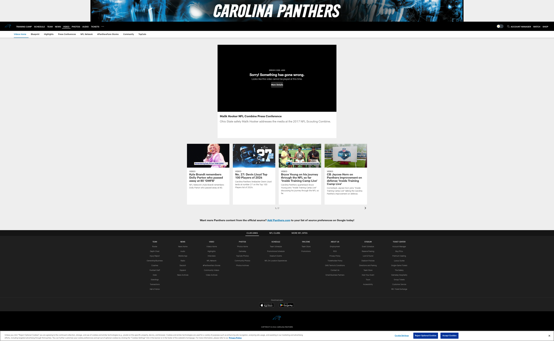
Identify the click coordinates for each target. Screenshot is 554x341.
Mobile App (182, 256)
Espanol (183, 270)
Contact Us (335, 270)
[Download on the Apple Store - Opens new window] (266, 305)
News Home (182, 246)
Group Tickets (399, 279)
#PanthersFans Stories (211, 265)
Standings (155, 279)
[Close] (549, 335)
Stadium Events (276, 256)
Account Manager (399, 246)
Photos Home (242, 246)
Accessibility (368, 284)
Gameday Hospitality (399, 275)
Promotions (306, 251)
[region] (277, 336)
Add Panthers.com (278, 220)
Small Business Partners (334, 275)
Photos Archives (242, 265)
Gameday (242, 251)
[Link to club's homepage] (8, 26)
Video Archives (211, 275)
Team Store (306, 246)
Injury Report (155, 256)
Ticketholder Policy (335, 261)
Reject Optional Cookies (425, 335)
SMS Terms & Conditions (335, 265)
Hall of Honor (155, 289)
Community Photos (242, 261)
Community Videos (211, 270)
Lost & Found (368, 256)
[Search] (508, 26)
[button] (277, 85)
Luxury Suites (399, 261)
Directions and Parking (368, 265)
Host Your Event (368, 275)
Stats (155, 275)
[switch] (500, 26)
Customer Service (399, 284)
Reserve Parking (368, 251)
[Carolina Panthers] (277, 319)
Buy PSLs (399, 251)
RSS (335, 251)
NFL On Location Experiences (276, 261)
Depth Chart (154, 251)
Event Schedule (368, 246)
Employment (335, 246)
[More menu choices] (103, 26)
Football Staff (155, 270)
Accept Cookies (449, 335)
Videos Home (211, 246)
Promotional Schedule (276, 251)
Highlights (212, 251)
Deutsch (183, 265)
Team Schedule (276, 246)
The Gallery (399, 270)
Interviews (212, 256)
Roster (154, 246)
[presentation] (366, 208)
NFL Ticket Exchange (399, 289)
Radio (183, 261)
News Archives (182, 275)
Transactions (155, 284)
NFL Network (211, 261)
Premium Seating (399, 256)
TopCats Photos (242, 256)
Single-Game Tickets (399, 265)
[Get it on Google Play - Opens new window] (286, 306)
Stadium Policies (368, 261)
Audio (182, 251)
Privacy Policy (335, 256)
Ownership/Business (155, 261)
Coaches (154, 265)
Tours (368, 279)
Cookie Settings (402, 335)
